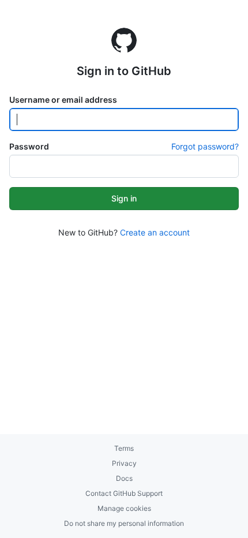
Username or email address (63, 99)
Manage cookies (124, 508)
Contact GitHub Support (124, 493)
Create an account (155, 232)
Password (29, 146)
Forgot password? (205, 146)
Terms (124, 448)
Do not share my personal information (124, 523)
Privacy (124, 463)
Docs (124, 478)
